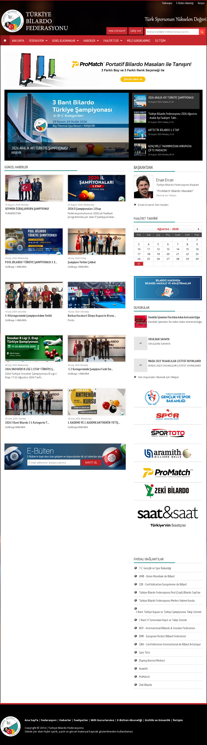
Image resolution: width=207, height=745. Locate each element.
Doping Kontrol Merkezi (152, 660)
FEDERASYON (36, 40)
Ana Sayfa (31, 720)
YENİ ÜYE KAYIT (117, 31)
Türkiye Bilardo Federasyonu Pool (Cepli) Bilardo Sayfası (169, 592)
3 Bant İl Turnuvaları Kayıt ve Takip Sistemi (163, 620)
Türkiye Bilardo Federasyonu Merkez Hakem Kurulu (167, 600)
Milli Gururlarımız (102, 720)
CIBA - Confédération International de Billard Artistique (170, 644)
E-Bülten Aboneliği (185, 3)
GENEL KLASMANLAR (63, 40)
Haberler (65, 720)
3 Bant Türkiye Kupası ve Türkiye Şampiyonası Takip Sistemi (168, 612)
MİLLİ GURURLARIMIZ (138, 40)
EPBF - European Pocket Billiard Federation (162, 636)
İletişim (201, 3)
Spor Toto (144, 652)
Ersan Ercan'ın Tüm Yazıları (152, 205)
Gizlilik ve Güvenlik (157, 720)
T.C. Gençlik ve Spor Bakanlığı (155, 568)
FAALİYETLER (111, 40)
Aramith (143, 668)
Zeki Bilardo (145, 685)
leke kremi (6, 714)
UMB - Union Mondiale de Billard (156, 576)
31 (138, 263)
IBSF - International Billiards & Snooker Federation (167, 628)
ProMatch (144, 677)
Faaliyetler (81, 720)
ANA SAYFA (18, 40)
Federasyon (167, 3)
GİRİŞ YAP (135, 31)
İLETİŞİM (160, 40)
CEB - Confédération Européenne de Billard (163, 584)
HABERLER (89, 40)
